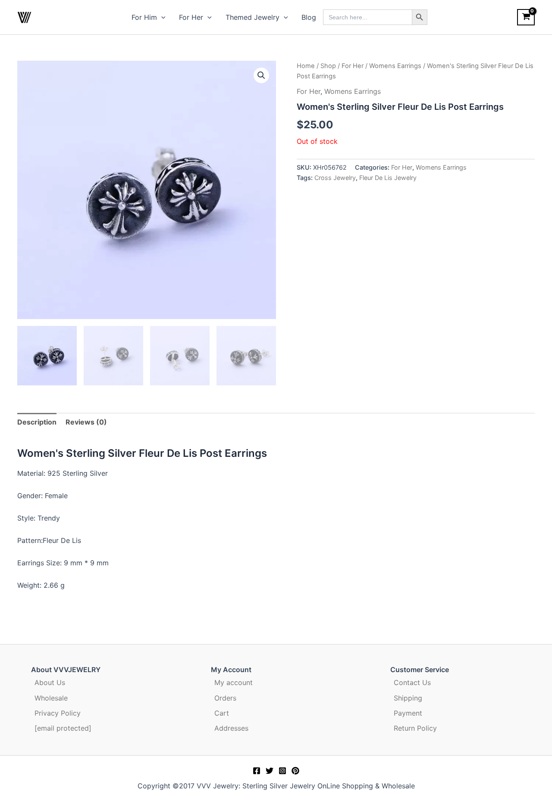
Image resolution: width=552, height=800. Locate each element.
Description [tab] (36, 422)
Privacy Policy (57, 713)
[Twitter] (269, 771)
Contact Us (412, 682)
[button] (161, 17)
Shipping (408, 698)
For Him (144, 17)
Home (306, 66)
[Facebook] (256, 771)
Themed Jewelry (252, 17)
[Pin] (295, 771)
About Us (49, 682)
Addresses (231, 728)
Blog (308, 17)
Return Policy (415, 728)
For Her (191, 17)
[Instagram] (282, 771)
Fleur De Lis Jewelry (388, 177)
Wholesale (51, 698)
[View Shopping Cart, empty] (526, 17)
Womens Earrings (395, 66)
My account (233, 682)
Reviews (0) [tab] (86, 422)
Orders (225, 698)
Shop (328, 66)
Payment (408, 713)
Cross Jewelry (335, 177)
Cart (221, 713)
